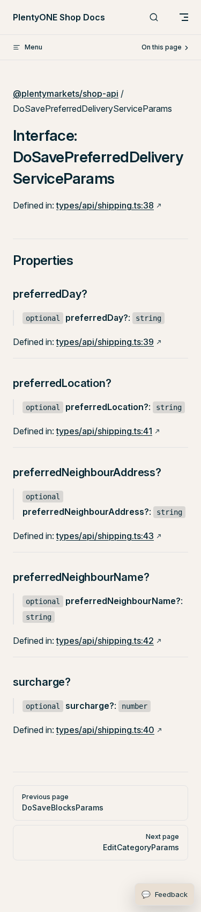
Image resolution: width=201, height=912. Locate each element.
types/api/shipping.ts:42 (105, 640)
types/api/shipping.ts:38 (105, 205)
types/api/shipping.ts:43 (105, 535)
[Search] (154, 17)
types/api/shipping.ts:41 (104, 431)
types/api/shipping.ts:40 (105, 729)
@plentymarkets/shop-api (65, 93)
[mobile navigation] (184, 17)
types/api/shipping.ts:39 (105, 341)
